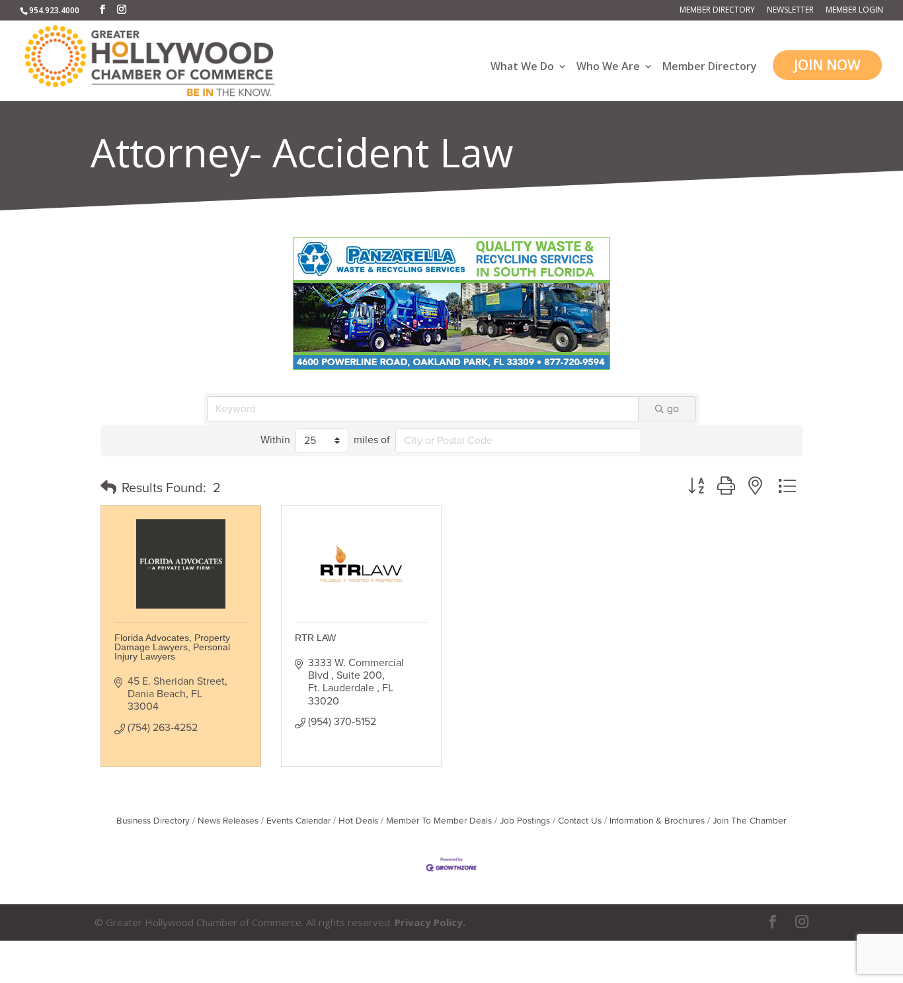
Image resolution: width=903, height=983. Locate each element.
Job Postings (525, 821)
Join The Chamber (749, 821)
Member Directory (717, 10)
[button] (108, 488)
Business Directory (153, 821)
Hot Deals (358, 821)
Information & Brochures (657, 821)
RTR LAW (315, 637)
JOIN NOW (827, 65)
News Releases (228, 821)
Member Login (854, 10)
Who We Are (608, 67)
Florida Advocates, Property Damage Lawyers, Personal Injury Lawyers (172, 647)
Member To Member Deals (439, 821)
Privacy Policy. (430, 922)
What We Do (522, 67)
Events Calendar (298, 821)
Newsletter (790, 10)
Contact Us (580, 821)
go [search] (673, 408)
